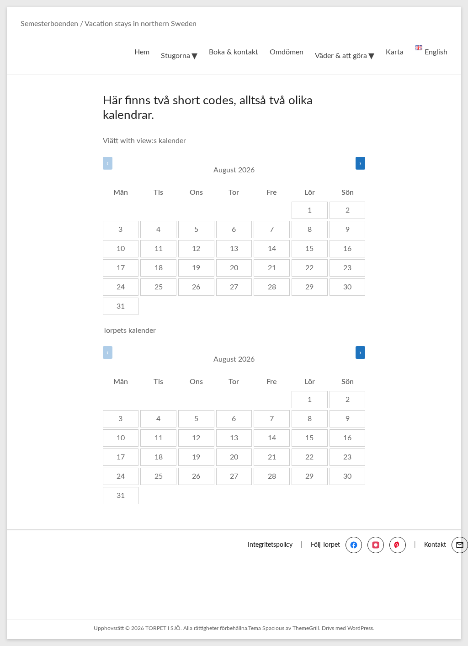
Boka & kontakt (233, 52)
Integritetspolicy (270, 545)
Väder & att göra (341, 55)
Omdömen (286, 52)
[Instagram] (375, 545)
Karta (395, 52)
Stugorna (175, 55)
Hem (141, 52)
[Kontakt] (460, 545)
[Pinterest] (397, 545)
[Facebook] (354, 545)
